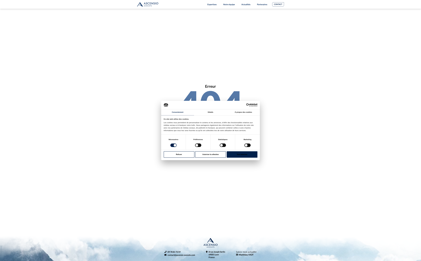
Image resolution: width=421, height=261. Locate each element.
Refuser (179, 154)
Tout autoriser (242, 154)
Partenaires (262, 4)
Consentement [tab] (177, 112)
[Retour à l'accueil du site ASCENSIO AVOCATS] (147, 4)
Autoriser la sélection (210, 154)
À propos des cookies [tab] (243, 112)
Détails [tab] (210, 112)
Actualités (245, 4)
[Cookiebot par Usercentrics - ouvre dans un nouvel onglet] (247, 105)
